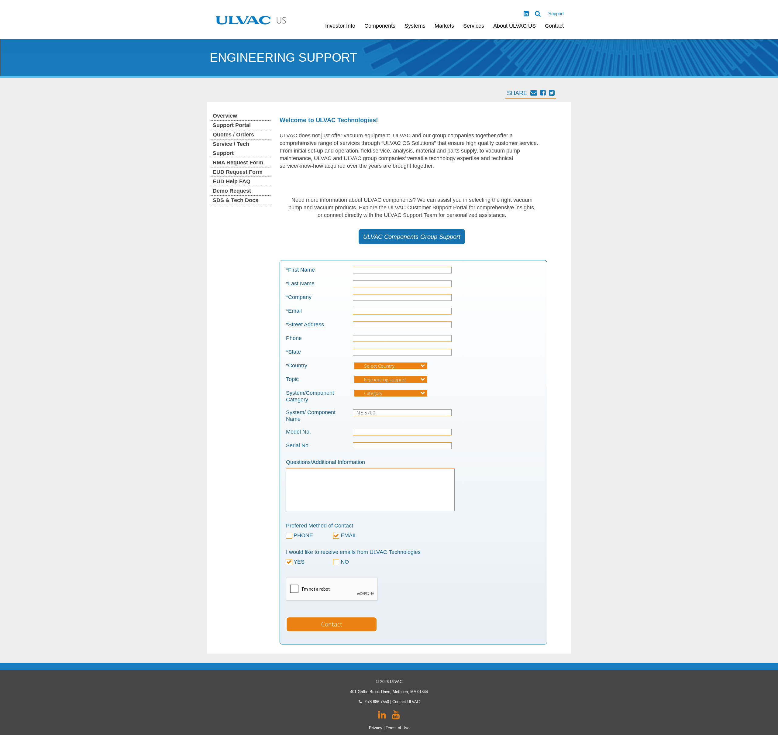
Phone (294, 338)
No (344, 562)
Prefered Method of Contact (319, 526)
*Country (296, 365)
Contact (554, 26)
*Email (294, 311)
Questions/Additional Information (325, 462)
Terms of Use (397, 728)
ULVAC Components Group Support (411, 236)
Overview (225, 116)
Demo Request (232, 191)
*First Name (300, 270)
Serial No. (298, 445)
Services (473, 26)
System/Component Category (310, 396)
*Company (299, 297)
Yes (298, 562)
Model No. (298, 432)
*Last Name (300, 283)
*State (293, 352)
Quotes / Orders (233, 135)
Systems (414, 26)
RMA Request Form (238, 163)
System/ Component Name (311, 415)
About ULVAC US (514, 26)
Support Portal (232, 125)
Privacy (375, 728)
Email (348, 535)
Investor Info (340, 26)
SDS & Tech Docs (235, 200)
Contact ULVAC (406, 701)
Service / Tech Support (231, 148)
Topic (292, 379)
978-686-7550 (377, 701)
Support (556, 13)
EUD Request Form (238, 172)
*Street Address (305, 324)
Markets (444, 26)
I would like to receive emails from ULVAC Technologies (353, 552)
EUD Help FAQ (231, 181)
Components (379, 26)
